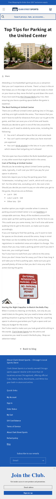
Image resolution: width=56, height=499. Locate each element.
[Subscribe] (43, 461)
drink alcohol (22, 145)
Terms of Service (14, 426)
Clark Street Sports (20, 331)
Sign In (9, 403)
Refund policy (12, 438)
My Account (12, 397)
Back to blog (29, 348)
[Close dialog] (54, 468)
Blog (8, 444)
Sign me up (28, 493)
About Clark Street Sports (17, 432)
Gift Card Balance (14, 421)
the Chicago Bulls (28, 96)
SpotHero (40, 212)
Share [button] (7, 76)
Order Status (12, 409)
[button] (50, 9)
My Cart (10, 415)
